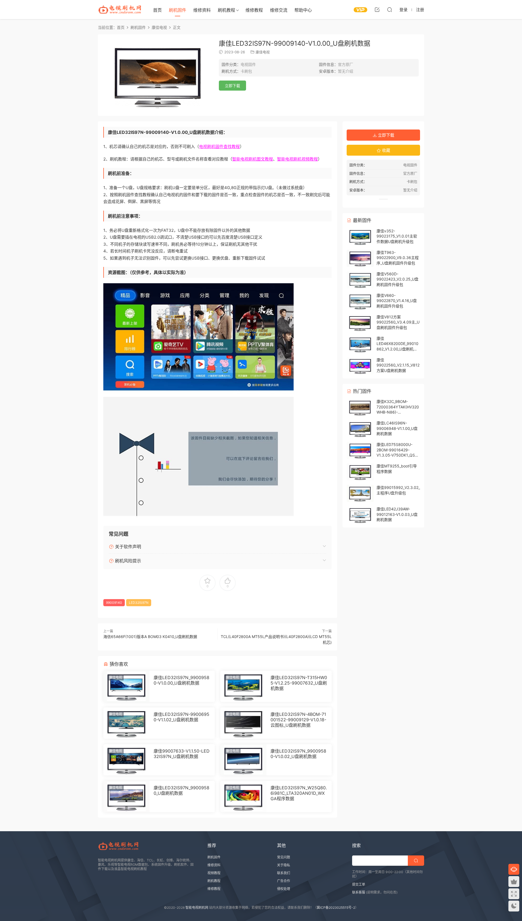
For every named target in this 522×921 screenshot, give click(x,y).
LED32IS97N (138, 602)
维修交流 (278, 10)
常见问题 (283, 857)
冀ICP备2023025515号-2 (336, 907)
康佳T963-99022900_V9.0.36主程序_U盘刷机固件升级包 (398, 257)
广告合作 (283, 881)
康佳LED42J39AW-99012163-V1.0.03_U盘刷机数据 (397, 514)
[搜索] (389, 9)
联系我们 (283, 873)
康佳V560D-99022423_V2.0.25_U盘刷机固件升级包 (397, 279)
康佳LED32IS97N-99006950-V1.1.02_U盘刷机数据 (181, 716)
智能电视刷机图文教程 (252, 159)
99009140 (114, 602)
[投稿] (377, 9)
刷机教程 (226, 10)
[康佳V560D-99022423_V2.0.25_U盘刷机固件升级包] (360, 279)
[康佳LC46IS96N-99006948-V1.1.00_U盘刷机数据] (360, 429)
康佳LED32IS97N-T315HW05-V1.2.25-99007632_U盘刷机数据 (299, 683)
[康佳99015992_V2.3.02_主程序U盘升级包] (360, 493)
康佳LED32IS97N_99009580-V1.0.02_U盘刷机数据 (298, 753)
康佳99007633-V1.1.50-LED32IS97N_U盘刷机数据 (182, 753)
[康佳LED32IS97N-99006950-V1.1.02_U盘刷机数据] (126, 723)
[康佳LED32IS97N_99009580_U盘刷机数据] (126, 796)
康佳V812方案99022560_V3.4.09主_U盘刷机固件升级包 (398, 322)
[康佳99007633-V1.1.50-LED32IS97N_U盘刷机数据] (126, 759)
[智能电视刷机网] (119, 9)
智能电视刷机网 (196, 907)
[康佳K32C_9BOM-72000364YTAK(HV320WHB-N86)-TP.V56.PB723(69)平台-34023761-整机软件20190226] (360, 407)
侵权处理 (283, 889)
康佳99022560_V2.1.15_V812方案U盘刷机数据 (398, 365)
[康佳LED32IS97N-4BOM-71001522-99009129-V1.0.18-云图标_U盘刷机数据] (243, 723)
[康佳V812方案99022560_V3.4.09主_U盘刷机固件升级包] (360, 322)
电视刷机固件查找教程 (219, 146)
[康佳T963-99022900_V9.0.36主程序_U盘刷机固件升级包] (360, 258)
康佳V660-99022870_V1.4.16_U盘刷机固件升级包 (397, 300)
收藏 (385, 150)
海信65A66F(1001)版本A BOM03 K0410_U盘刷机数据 (150, 636)
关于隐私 (283, 865)
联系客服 (358, 892)
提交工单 (358, 884)
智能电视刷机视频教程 (297, 159)
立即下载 (232, 85)
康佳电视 (263, 52)
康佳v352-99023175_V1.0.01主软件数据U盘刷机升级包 (397, 236)
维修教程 (254, 10)
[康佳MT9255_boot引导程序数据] (360, 471)
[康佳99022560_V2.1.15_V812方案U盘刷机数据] (360, 365)
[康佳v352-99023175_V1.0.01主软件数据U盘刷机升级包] (360, 236)
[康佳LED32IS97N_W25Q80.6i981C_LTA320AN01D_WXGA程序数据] (243, 796)
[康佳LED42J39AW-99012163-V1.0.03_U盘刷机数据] (360, 514)
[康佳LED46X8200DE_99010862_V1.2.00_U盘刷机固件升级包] (360, 344)
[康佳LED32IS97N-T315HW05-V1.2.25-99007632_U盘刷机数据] (243, 686)
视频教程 (213, 873)
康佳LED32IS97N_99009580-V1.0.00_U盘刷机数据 (181, 680)
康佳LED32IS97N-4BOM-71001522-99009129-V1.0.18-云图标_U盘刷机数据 (298, 719)
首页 (157, 10)
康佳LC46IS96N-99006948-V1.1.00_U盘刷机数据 (397, 428)
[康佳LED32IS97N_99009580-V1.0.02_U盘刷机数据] (243, 759)
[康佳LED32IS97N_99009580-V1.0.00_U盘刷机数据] (126, 686)
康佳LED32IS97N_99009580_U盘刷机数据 (181, 790)
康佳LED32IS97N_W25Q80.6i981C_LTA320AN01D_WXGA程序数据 (299, 793)
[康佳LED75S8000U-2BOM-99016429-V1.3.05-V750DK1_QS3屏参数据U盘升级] (360, 450)
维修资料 (202, 10)
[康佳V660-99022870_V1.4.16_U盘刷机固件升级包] (360, 301)
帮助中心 (303, 10)
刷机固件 (177, 10)
